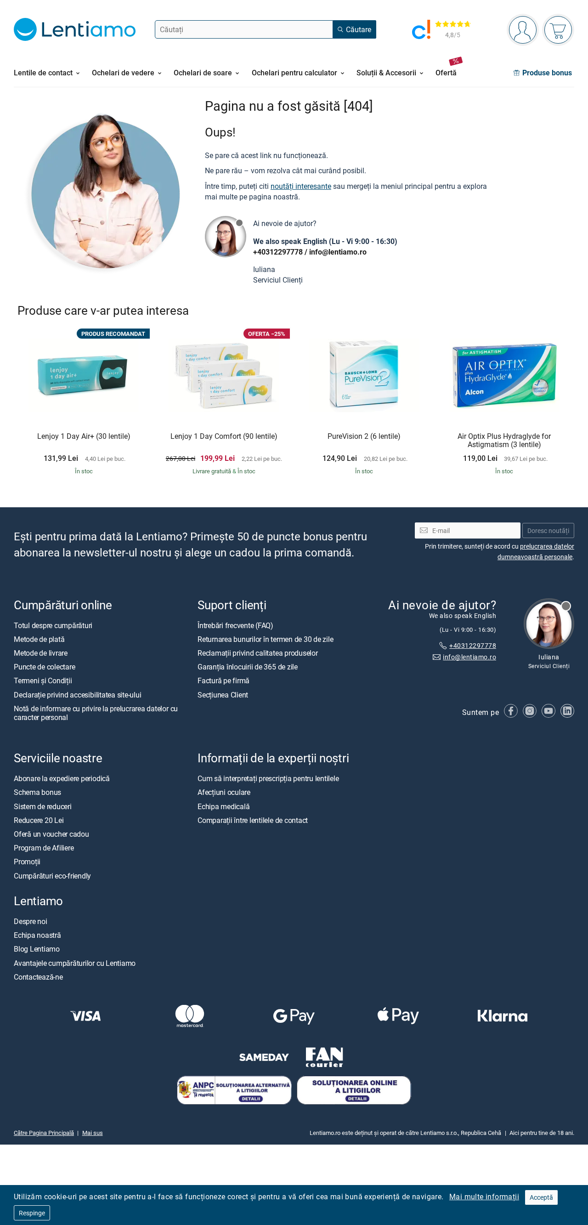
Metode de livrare (41, 653)
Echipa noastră (37, 935)
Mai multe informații (484, 1196)
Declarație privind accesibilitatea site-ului (77, 695)
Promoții (27, 862)
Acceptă (541, 1197)
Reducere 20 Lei (38, 820)
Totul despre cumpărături (53, 625)
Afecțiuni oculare (224, 793)
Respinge (32, 1212)
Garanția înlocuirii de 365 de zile (248, 667)
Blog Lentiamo (37, 949)
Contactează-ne (38, 977)
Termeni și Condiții (43, 681)
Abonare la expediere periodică (62, 779)
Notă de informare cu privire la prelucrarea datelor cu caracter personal (96, 712)
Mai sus (92, 1133)
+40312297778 (278, 252)
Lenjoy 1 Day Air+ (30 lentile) (83, 436)
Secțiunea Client (223, 695)
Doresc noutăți (548, 530)
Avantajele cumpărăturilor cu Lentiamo (75, 963)
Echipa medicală (223, 806)
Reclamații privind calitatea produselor (258, 653)
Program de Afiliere (44, 848)
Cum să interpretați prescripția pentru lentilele (268, 779)
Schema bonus (37, 793)
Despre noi (30, 921)
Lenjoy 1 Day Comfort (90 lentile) (223, 436)
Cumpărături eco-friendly (52, 876)
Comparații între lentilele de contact (253, 820)
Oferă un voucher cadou (51, 834)
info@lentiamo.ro (338, 252)
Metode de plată (39, 639)
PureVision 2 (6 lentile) (364, 436)
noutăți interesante (301, 186)
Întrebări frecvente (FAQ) (235, 625)
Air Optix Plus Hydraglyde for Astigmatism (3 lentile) (504, 440)
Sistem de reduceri (43, 806)
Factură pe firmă (223, 681)
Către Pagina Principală (44, 1133)
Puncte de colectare (44, 667)
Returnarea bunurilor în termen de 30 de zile (265, 639)
